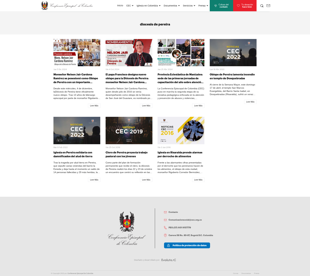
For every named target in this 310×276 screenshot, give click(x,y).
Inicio (120, 6)
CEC (128, 6)
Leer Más (94, 106)
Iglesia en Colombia (147, 6)
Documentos (170, 6)
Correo (235, 273)
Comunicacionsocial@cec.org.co (185, 220)
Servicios (188, 6)
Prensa (202, 6)
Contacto (173, 212)
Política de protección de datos (190, 245)
